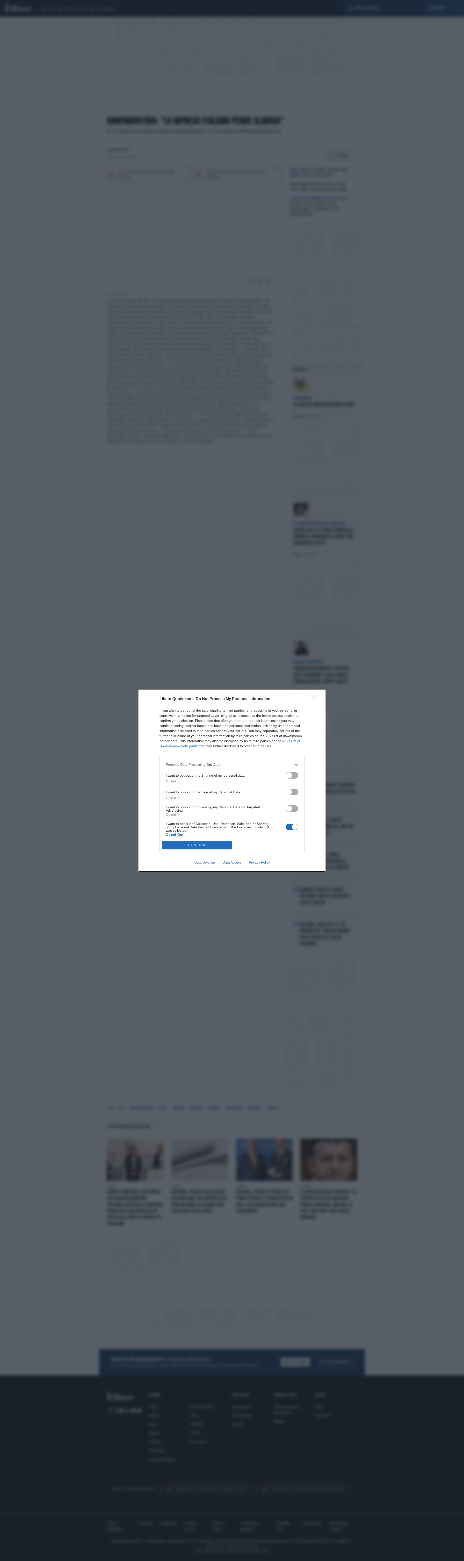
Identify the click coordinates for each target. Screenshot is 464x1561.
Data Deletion (204, 862)
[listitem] (232, 764)
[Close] (315, 699)
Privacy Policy (259, 862)
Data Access (232, 862)
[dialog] (232, 781)
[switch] (292, 775)
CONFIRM (197, 845)
